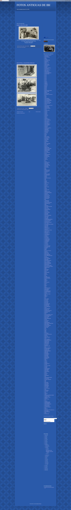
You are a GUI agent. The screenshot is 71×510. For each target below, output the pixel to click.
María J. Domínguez (47, 261)
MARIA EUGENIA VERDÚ (47, 260)
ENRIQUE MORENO (47, 149)
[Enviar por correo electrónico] (29, 108)
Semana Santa (46, 370)
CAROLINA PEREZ (46, 107)
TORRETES (46, 393)
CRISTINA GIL (46, 131)
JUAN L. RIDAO (46, 223)
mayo (46, 459)
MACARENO (46, 247)
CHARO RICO (46, 115)
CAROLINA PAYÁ (46, 106)
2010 (45, 467)
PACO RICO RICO (46, 305)
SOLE (45, 376)
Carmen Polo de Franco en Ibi (48, 105)
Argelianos (45, 82)
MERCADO (45, 274)
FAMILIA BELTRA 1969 (22, 25)
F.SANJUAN (46, 159)
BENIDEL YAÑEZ (46, 91)
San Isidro (45, 364)
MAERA (45, 249)
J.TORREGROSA (46, 200)
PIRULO (45, 332)
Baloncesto (45, 85)
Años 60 (20, 47)
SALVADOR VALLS (46, 363)
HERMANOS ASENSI (47, 191)
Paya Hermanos (46, 320)
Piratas (45, 330)
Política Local (46, 336)
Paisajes (45, 307)
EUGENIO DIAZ (46, 155)
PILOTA (45, 329)
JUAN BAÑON (46, 218)
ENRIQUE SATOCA (47, 150)
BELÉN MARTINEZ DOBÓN (48, 90)
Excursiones (46, 157)
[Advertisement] (34, 13)
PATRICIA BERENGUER (47, 318)
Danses (45, 133)
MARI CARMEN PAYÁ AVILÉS (48, 255)
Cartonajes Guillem (47, 110)
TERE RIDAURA (46, 385)
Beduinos (45, 89)
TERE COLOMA (46, 383)
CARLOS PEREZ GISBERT (48, 100)
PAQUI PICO (46, 312)
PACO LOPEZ (46, 302)
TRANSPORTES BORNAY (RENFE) (49, 395)
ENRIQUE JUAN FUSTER (47, 148)
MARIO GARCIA (46, 269)
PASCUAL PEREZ (46, 316)
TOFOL (45, 389)
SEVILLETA (45, 373)
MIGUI (45, 275)
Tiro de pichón (46, 387)
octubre (46, 447)
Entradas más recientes (20, 111)
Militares (45, 279)
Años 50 (45, 78)
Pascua (45, 313)
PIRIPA (45, 331)
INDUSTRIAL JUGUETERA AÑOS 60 (25, 63)
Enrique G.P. (46, 146)
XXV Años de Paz (46, 413)
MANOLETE (46, 251)
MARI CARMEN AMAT (47, 254)
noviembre (46, 446)
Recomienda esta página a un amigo (48, 416)
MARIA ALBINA (46, 259)
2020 (45, 436)
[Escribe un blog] (31, 46)
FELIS (45, 168)
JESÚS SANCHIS (46, 201)
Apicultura (45, 81)
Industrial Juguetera (24, 109)
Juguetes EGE (46, 226)
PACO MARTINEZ (46, 304)
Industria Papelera (46, 196)
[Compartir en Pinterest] (34, 46)
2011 (45, 466)
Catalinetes (45, 112)
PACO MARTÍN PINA (47, 303)
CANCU (45, 97)
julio (46, 457)
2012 (45, 465)
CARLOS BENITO (46, 98)
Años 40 (45, 77)
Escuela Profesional (47, 152)
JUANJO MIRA (46, 225)
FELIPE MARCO (24, 47)
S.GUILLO (45, 360)
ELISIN (45, 142)
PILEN (45, 328)
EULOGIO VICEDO (46, 156)
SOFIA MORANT (46, 375)
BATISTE (45, 88)
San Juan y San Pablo (47, 365)
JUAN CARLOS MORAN (47, 220)
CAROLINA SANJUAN (47, 108)
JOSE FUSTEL (46, 207)
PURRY (45, 338)
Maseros (45, 271)
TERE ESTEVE (46, 384)
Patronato (45, 319)
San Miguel (45, 366)
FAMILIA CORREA (46, 164)
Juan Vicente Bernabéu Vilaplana (48, 224)
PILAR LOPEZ (46, 327)
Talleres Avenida (46, 378)
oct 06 (47, 453)
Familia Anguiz (46, 163)
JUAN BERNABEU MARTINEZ (48, 219)
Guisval (45, 187)
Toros (45, 392)
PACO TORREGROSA (47, 306)
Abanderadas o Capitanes (47, 55)
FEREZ (45, 169)
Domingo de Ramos (47, 137)
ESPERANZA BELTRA (47, 154)
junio (46, 458)
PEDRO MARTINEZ (47, 322)
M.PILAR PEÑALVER (47, 246)
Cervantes (45, 113)
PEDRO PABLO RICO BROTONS (48, 323)
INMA (45, 199)
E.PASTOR (45, 140)
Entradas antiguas (38, 111)
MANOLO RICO (46, 252)
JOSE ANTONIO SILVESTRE (48, 206)
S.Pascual (45, 361)
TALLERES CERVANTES (47, 379)
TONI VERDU (46, 391)
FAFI (45, 160)
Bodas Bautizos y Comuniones (48, 94)
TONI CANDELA (46, 390)
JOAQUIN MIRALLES (47, 203)
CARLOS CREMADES (47, 99)
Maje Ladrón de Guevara (47, 250)
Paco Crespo (46, 300)
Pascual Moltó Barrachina (47, 315)
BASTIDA (45, 87)
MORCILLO (45, 280)
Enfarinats (45, 145)
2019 (45, 437)
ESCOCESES (46, 151)
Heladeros (45, 190)
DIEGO (45, 135)
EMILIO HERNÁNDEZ (47, 143)
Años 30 (45, 76)
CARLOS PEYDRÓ (46, 101)
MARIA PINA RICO (46, 264)
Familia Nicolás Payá (47, 165)
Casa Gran (45, 111)
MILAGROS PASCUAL (47, 278)
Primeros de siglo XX (47, 337)
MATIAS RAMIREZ (46, 272)
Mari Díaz (45, 256)
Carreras (45, 109)
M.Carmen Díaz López (47, 245)
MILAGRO (45, 276)
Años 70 (45, 80)
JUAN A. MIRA (46, 217)
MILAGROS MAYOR (47, 277)
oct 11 (47, 449)
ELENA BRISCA (46, 141)
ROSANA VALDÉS (46, 357)
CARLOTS (45, 104)
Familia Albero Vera (47, 162)
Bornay (45, 95)
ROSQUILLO (46, 358)
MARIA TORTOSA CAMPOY (48, 265)
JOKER (45, 204)
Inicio (29, 111)
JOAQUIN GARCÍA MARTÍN (48, 202)
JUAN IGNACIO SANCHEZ (47, 222)
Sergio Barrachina (46, 371)
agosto (46, 456)
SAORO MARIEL (46, 369)
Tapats (45, 380)
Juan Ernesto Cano (47, 221)
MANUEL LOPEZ (46, 253)
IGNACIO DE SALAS (47, 195)
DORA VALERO (46, 139)
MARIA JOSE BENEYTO (47, 262)
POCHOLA (45, 335)
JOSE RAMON (46, 213)
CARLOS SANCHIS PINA (47, 102)
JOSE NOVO (46, 210)
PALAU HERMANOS (47, 308)
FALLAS (45, 161)
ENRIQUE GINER (46, 147)
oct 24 (47, 448)
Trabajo (27, 109)
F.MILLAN (45, 158)
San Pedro (45, 367)
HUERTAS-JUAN (46, 194)
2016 (45, 440)
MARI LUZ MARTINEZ (47, 258)
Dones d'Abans (46, 138)
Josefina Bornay (46, 216)
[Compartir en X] (32, 46)
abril (46, 460)
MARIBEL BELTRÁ (46, 267)
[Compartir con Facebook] (33, 46)
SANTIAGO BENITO (47, 368)
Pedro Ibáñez (46, 321)
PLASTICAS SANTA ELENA (48, 334)
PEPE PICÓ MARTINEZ (47, 325)
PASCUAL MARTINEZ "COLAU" (48, 314)
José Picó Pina (46, 211)
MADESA (45, 248)
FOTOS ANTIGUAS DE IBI (33, 5)
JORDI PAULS (46, 205)
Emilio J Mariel (46, 144)
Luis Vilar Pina (46, 244)
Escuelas (45, 153)
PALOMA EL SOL (46, 309)
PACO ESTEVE (46, 301)
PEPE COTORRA (46, 324)
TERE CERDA (46, 382)
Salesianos (45, 362)
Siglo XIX (45, 374)
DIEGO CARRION (46, 136)
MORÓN (45, 281)
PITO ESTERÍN (46, 333)
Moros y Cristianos (46, 282)
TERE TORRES (46, 386)
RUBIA (45, 359)
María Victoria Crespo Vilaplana (48, 266)
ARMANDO (45, 83)
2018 (45, 438)
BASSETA (45, 86)
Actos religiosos (46, 56)
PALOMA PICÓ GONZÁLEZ (48, 310)
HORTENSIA (46, 193)
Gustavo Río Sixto (46, 189)
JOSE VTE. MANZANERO (47, 215)
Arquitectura (46, 84)
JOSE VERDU (46, 214)
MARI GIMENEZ (46, 257)
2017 (45, 439)
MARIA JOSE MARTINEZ (47, 263)
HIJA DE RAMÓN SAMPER (48, 192)
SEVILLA (45, 372)
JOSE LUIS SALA (46, 208)
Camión (45, 96)
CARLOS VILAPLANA (47, 103)
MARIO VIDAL (46, 270)
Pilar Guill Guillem (46, 326)
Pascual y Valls (46, 317)
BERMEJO (45, 92)
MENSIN (45, 273)
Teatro (45, 381)
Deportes (45, 134)
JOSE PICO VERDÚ (47, 212)
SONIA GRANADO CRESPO (48, 377)
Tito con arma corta (46, 388)
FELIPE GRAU (46, 166)
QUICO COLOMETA (47, 339)
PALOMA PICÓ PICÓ (47, 311)
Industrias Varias (46, 198)
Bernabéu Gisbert (46, 93)
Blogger (40, 503)
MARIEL (45, 268)
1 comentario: (26, 108)
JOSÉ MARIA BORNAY (47, 209)
